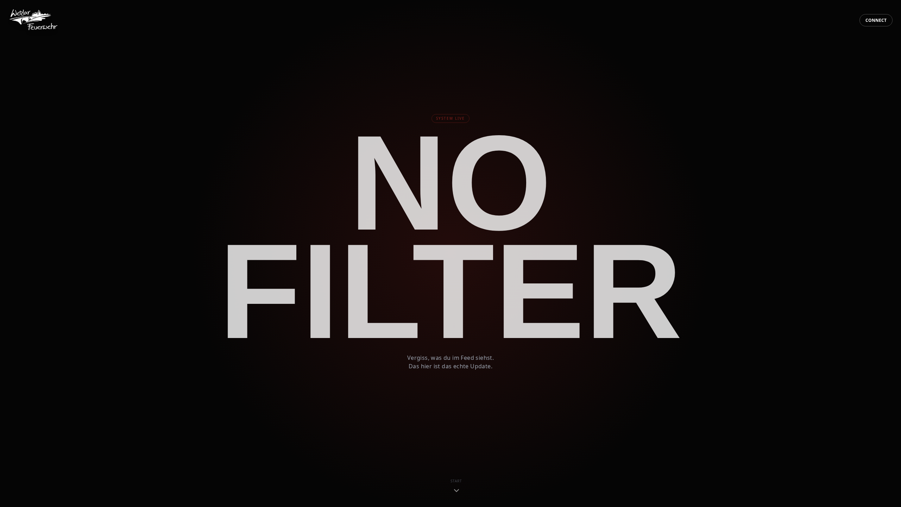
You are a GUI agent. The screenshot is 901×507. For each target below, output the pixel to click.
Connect (876, 20)
